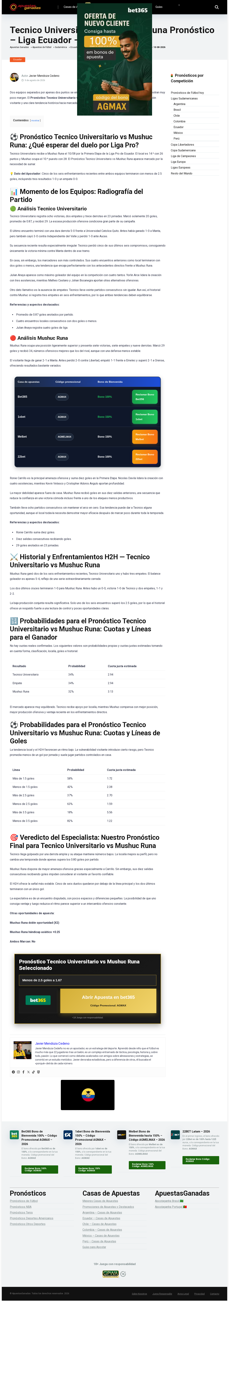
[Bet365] (38, 1000)
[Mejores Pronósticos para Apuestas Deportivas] (25, 6)
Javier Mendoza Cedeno (44, 75)
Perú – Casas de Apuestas (99, 1241)
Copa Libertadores (182, 144)
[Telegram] (13, 1072)
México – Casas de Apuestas (101, 1235)
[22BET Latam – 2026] (175, 1138)
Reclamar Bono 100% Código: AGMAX (36, 1169)
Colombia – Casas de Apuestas (102, 1229)
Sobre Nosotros (139, 1294)
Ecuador (17, 59)
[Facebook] (23, 1072)
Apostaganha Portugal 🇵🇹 (171, 1207)
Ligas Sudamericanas (184, 98)
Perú (176, 138)
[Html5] (38, 1072)
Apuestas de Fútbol (41, 47)
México (178, 133)
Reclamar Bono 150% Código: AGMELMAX (143, 1165)
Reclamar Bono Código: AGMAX (198, 1160)
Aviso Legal (183, 1294)
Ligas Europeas (180, 167)
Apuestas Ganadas (19, 47)
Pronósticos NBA (20, 1207)
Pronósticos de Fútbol (24, 1201)
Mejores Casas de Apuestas (100, 1201)
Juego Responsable (162, 1294)
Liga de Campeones (183, 156)
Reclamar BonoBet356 (145, 397)
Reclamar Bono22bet (145, 457)
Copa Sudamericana (183, 150)
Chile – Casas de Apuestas (99, 1224)
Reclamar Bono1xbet (145, 416)
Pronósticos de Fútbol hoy (187, 92)
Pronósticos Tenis (21, 1212)
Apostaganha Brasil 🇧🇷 (169, 1201)
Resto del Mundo (181, 173)
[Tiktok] (33, 1072)
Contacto (214, 1294)
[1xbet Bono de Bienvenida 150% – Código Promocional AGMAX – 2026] (68, 1138)
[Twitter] (28, 1072)
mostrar (35, 120)
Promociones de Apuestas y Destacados (108, 1207)
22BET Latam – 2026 (196, 1131)
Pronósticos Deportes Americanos (31, 1218)
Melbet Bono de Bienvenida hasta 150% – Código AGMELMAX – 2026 (147, 1135)
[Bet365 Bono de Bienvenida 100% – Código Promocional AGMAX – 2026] (14, 1138)
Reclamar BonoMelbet (145, 436)
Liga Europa (178, 162)
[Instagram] (18, 1072)
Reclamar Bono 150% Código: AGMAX (89, 1169)
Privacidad (199, 1294)
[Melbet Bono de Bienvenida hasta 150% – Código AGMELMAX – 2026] (121, 1138)
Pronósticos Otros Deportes (27, 1224)
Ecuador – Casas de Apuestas (101, 1218)
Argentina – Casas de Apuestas (102, 1212)
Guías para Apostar (94, 1247)
